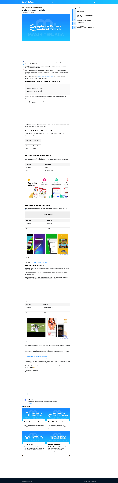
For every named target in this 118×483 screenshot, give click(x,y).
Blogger (84, 13)
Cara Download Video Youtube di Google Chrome (36, 356)
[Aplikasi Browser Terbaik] (58, 437)
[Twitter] (23, 64)
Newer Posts (26, 455)
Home (23, 7)
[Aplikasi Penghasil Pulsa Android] (34, 414)
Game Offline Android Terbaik (56, 421)
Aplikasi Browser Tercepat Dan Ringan (35, 90)
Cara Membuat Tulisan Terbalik (85, 24)
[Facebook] (23, 62)
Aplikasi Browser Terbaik (55, 444)
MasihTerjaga (93, 481)
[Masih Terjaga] (28, 2)
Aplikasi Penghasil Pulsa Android (33, 421)
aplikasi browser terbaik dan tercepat (45, 76)
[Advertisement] (46, 51)
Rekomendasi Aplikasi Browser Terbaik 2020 (35, 87)
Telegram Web (80, 11)
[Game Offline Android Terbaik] (58, 414)
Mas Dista (30, 399)
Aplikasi (30, 7)
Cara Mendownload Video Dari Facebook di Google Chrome (38, 357)
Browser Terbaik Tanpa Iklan (33, 93)
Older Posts (66, 455)
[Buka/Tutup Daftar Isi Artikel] (68, 85)
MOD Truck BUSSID (29, 444)
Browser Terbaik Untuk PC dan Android (35, 88)
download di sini (37, 151)
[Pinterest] (23, 69)
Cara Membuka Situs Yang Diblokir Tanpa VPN (39, 262)
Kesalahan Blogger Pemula (84, 20)
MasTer (26, 209)
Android (26, 7)
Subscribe (30, 403)
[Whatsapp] (23, 67)
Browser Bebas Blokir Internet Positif (34, 91)
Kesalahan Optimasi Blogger (84, 27)
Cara (84, 10)
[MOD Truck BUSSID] (34, 437)
